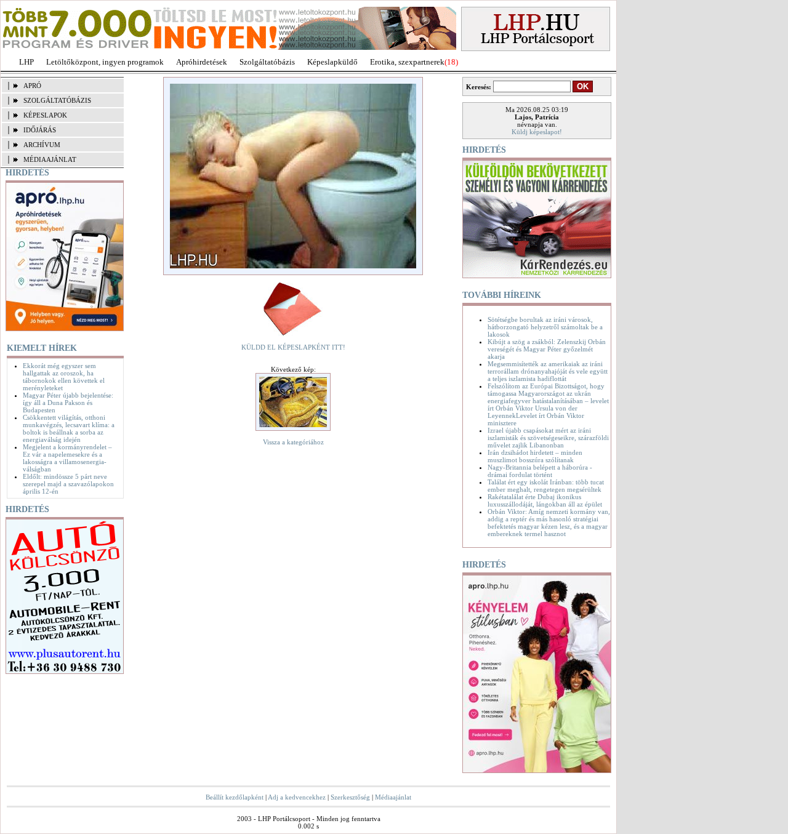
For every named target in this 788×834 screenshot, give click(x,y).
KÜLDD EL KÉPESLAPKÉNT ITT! (293, 347)
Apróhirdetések (201, 61)
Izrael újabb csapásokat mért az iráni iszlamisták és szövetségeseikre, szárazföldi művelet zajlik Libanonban (548, 438)
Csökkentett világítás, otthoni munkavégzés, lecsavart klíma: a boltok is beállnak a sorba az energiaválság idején (69, 428)
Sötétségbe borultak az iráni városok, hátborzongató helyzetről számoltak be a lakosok (545, 327)
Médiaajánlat (393, 797)
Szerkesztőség (350, 797)
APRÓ (32, 85)
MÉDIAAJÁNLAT (49, 159)
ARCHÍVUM (41, 144)
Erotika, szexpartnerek (407, 61)
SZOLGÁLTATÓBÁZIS (57, 100)
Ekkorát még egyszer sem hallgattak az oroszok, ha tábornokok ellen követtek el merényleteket (64, 376)
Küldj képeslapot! (537, 131)
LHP (26, 61)
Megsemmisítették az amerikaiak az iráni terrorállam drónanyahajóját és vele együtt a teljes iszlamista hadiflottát (548, 371)
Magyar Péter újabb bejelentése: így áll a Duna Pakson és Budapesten (68, 402)
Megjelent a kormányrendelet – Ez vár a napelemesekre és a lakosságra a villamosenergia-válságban (67, 458)
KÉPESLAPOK (45, 115)
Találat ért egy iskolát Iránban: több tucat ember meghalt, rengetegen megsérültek (546, 485)
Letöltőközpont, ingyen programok (105, 61)
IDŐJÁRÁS (39, 130)
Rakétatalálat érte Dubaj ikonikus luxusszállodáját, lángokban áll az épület (545, 500)
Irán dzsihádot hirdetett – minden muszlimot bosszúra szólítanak (535, 456)
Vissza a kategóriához (293, 442)
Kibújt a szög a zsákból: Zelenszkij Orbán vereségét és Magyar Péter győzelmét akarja (547, 349)
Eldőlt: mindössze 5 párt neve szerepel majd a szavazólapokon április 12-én (68, 484)
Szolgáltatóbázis (267, 61)
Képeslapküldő (332, 61)
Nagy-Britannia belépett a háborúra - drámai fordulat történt (540, 470)
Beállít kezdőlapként (234, 797)
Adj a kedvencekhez (297, 797)
